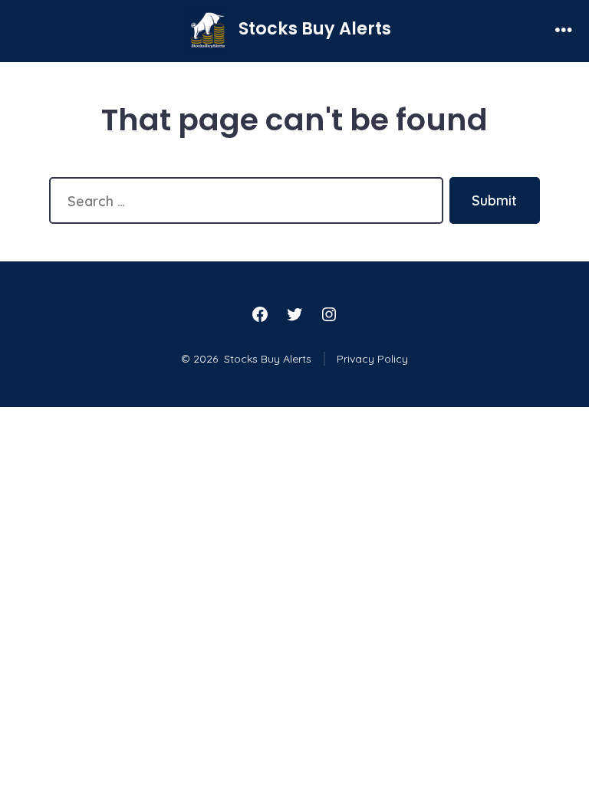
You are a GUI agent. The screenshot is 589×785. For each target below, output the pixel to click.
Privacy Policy (372, 359)
